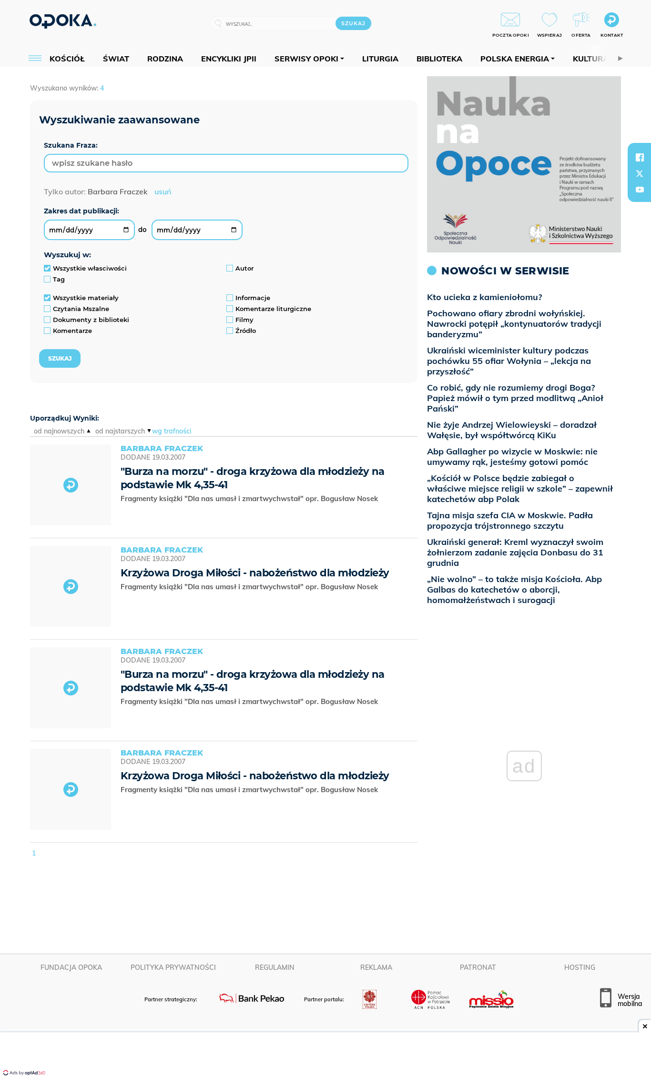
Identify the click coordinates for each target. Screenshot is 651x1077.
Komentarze (72, 330)
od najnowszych (59, 431)
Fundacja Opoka (71, 967)
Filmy (244, 319)
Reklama (376, 967)
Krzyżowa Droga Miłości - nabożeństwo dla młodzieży (255, 573)
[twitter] (640, 173)
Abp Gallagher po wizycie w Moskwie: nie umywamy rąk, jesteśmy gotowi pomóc (512, 456)
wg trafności (171, 431)
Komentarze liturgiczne (273, 308)
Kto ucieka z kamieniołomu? (484, 297)
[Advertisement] (325, 1055)
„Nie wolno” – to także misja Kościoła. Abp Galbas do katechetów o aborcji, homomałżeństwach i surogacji (514, 589)
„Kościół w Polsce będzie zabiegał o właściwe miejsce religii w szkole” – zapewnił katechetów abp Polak (520, 488)
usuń (162, 191)
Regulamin (275, 967)
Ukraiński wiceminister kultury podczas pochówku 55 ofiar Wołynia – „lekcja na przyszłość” (509, 361)
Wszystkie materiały (86, 298)
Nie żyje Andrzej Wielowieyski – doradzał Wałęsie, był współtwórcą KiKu (512, 430)
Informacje (252, 298)
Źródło (245, 330)
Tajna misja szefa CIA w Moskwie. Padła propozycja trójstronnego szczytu (510, 520)
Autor (244, 268)
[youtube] (640, 190)
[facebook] (640, 157)
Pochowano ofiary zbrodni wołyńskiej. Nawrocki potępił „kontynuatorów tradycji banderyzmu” (514, 324)
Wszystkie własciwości (90, 268)
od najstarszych (120, 431)
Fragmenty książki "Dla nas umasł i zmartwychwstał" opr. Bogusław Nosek (250, 498)
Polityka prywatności (173, 967)
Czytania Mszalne (81, 308)
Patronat (478, 967)
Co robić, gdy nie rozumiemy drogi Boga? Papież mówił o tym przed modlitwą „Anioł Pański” (515, 398)
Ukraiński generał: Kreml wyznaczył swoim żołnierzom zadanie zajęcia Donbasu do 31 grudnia (515, 552)
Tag (59, 279)
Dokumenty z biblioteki (91, 319)
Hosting (579, 967)
